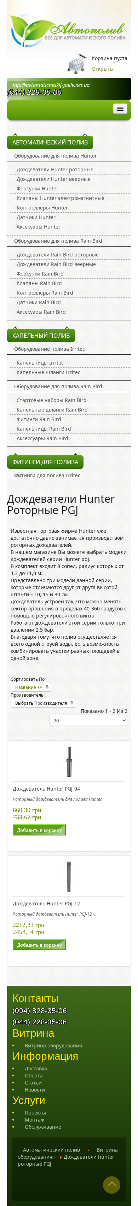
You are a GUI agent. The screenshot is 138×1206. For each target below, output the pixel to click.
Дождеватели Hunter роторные (55, 169)
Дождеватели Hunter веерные (54, 179)
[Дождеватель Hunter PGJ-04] (69, 761)
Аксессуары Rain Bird (42, 438)
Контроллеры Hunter (42, 207)
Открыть (102, 68)
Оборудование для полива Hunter (55, 155)
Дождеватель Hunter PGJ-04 (46, 788)
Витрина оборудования (53, 1045)
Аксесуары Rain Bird (41, 311)
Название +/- (28, 687)
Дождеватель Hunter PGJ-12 (46, 903)
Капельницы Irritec (40, 362)
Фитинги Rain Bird (39, 419)
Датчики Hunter (36, 217)
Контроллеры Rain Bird (45, 292)
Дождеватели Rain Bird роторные (58, 254)
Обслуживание (43, 1126)
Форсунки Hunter (37, 188)
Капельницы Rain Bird (44, 428)
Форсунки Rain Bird (40, 273)
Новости (35, 1089)
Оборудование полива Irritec (49, 348)
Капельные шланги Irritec (48, 372)
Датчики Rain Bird (39, 302)
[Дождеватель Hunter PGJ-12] (69, 876)
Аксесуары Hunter (39, 226)
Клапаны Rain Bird (39, 283)
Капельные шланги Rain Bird (52, 409)
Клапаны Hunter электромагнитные (60, 198)
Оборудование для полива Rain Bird (58, 240)
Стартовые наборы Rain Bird (52, 400)
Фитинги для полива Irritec (47, 475)
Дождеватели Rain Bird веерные (56, 264)
